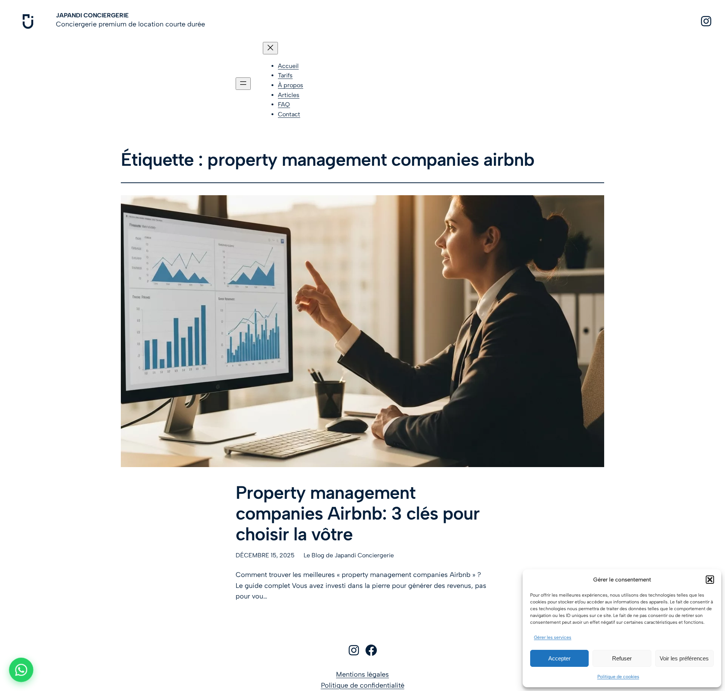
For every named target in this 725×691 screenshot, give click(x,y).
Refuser (622, 658)
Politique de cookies (618, 676)
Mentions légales (362, 674)
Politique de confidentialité (362, 685)
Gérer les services (552, 637)
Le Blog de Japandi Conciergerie (349, 555)
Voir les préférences (684, 658)
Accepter (559, 658)
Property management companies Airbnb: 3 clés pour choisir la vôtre (358, 513)
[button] (710, 579)
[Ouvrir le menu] (243, 83)
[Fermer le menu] (270, 48)
